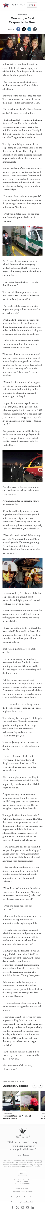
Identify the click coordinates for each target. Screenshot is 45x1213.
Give (31, 5)
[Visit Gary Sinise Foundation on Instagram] (22, 1207)
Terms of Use (29, 1197)
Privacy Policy (16, 1197)
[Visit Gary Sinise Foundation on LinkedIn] (32, 1207)
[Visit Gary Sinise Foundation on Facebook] (12, 1207)
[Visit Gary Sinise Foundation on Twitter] (17, 1207)
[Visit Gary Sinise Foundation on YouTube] (27, 1207)
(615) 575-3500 (22, 1188)
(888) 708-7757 (27, 1191)
